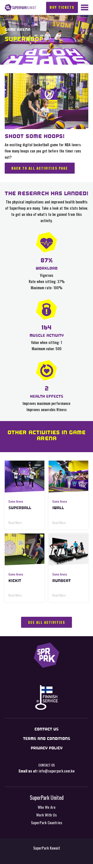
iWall (58, 507)
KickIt (14, 580)
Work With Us (46, 814)
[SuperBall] (24, 476)
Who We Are (47, 807)
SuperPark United (46, 797)
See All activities (46, 622)
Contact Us (46, 729)
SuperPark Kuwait (20, 7)
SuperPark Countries (46, 822)
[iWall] (68, 476)
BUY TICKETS (62, 7)
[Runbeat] (68, 549)
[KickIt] (24, 549)
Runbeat (61, 580)
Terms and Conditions (46, 738)
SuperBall (19, 507)
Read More (15, 522)
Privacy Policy (46, 748)
